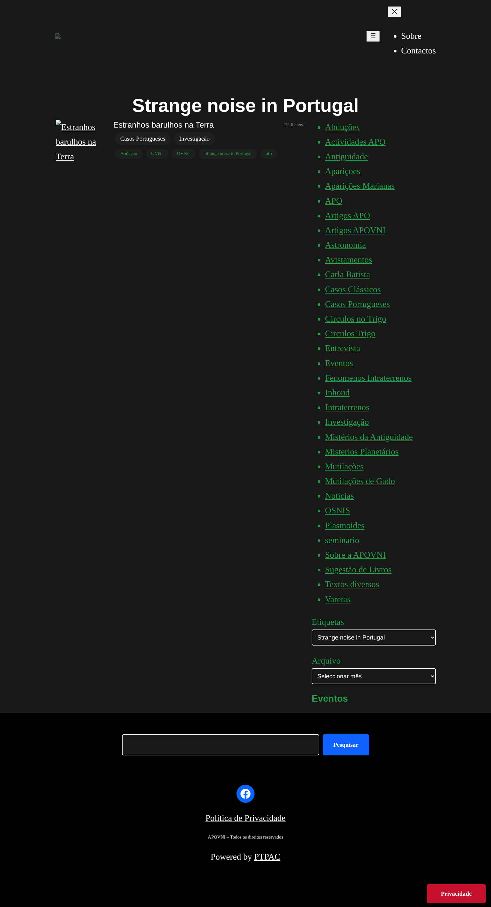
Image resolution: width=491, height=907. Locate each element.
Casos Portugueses (142, 138)
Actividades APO (355, 142)
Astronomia (345, 245)
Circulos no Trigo (355, 319)
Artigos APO (347, 215)
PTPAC (267, 857)
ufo (269, 153)
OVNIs (183, 153)
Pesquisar (345, 744)
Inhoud (337, 392)
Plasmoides (344, 525)
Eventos (339, 363)
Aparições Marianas (360, 186)
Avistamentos (348, 259)
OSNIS (337, 510)
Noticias (339, 496)
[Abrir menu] (373, 36)
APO (333, 201)
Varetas (338, 599)
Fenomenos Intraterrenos (368, 378)
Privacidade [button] (456, 893)
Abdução (128, 153)
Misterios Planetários (361, 452)
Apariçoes (342, 171)
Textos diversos (352, 584)
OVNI (157, 153)
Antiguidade (346, 156)
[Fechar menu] (394, 11)
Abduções (342, 127)
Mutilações (344, 466)
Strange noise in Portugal (228, 153)
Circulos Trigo (350, 333)
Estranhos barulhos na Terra (163, 125)
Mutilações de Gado (360, 481)
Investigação (194, 138)
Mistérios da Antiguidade (369, 437)
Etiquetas (328, 622)
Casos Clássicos (353, 289)
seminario (342, 540)
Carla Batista (347, 274)
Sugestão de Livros (358, 569)
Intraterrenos (347, 407)
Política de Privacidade (245, 818)
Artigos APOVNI (355, 230)
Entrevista (342, 348)
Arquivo (326, 661)
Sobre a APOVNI (355, 555)
